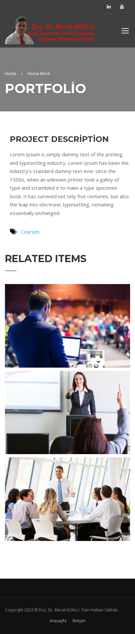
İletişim (79, 621)
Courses (30, 231)
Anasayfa (58, 621)
